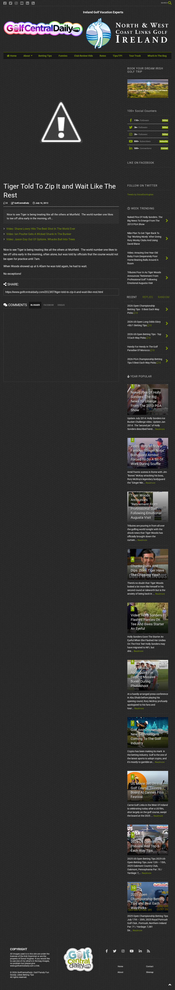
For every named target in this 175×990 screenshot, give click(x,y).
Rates (103, 55)
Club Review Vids (83, 55)
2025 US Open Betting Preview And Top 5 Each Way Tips (147, 846)
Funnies (63, 55)
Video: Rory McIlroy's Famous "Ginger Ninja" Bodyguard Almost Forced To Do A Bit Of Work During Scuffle (148, 455)
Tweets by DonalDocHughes (140, 194)
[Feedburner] (33, 3)
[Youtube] (21, 3)
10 (133, 888)
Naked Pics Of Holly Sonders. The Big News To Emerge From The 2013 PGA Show (146, 401)
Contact (149, 966)
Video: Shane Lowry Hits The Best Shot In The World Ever (40, 228)
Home (13, 55)
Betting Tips (45, 55)
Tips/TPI (117, 55)
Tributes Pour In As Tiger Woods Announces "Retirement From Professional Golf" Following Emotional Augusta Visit (146, 504)
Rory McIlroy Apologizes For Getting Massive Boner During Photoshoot (143, 677)
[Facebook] (4, 3)
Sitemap (149, 972)
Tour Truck (135, 55)
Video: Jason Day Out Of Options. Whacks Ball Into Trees (40, 239)
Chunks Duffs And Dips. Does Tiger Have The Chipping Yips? (147, 570)
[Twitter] (10, 3)
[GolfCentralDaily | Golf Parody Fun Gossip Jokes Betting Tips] (43, 35)
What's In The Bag (157, 55)
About (26, 55)
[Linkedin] (27, 3)
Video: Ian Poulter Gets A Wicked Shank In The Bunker (38, 234)
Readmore (160, 429)
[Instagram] (16, 3)
